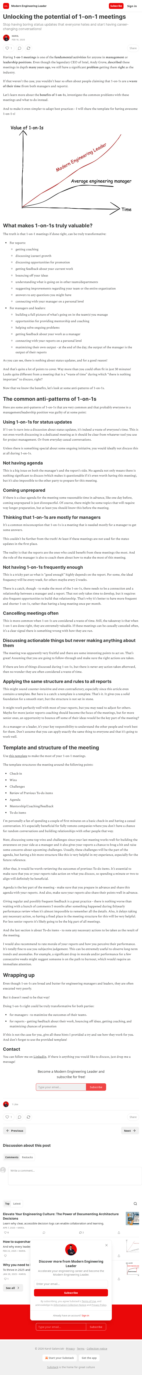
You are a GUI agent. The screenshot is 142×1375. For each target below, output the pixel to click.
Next (127, 1130)
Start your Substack (61, 1358)
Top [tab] (7, 1203)
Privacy (70, 1348)
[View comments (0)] (19, 48)
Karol (15, 36)
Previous (17, 1130)
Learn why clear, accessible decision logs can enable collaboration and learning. (53, 1223)
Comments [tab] (11, 1157)
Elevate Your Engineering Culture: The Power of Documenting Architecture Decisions (61, 1216)
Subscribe (116, 6)
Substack (52, 1367)
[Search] (135, 1203)
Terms (80, 1348)
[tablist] (19, 1157)
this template (18, 756)
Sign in (132, 6)
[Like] (5, 1256)
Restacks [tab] (27, 1157)
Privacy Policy (99, 1305)
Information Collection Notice (70, 1305)
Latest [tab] (17, 1203)
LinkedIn (39, 1056)
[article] (71, 1223)
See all (10, 1288)
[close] (106, 1245)
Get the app (89, 1358)
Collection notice (97, 1348)
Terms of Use (89, 1301)
